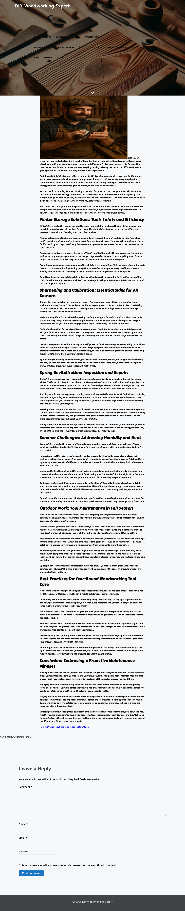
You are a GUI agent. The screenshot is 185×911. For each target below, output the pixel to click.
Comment (25, 786)
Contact (136, 47)
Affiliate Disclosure (117, 47)
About (48, 37)
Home (37, 37)
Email (23, 837)
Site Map (48, 57)
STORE (60, 57)
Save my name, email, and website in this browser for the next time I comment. (69, 865)
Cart (36, 57)
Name (23, 824)
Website (23, 851)
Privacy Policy (94, 47)
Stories (76, 37)
